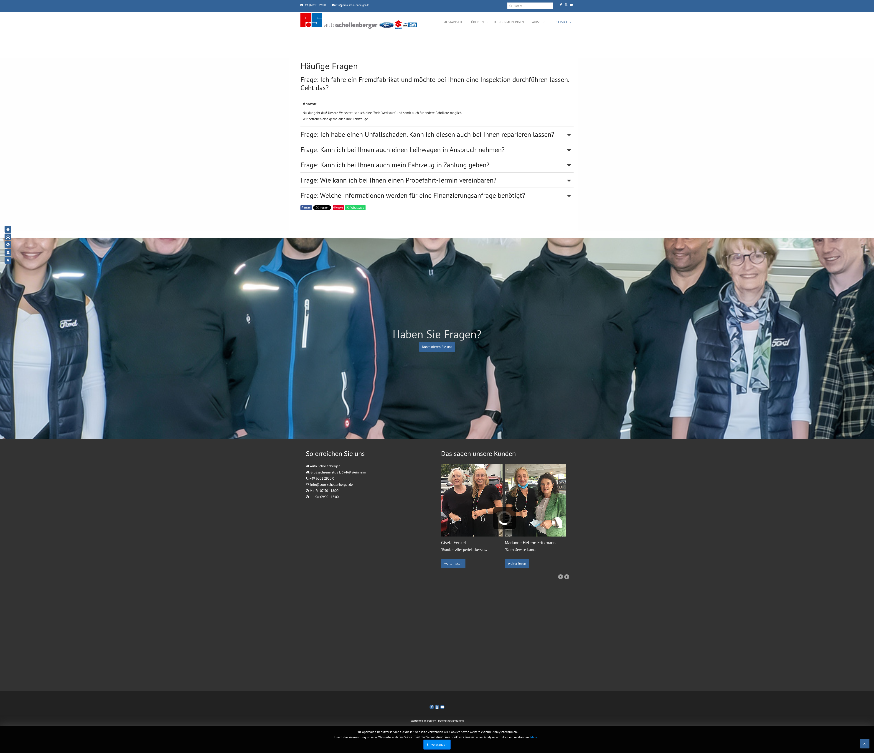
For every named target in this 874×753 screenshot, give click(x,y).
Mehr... (535, 737)
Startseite (455, 22)
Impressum (430, 720)
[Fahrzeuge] (8, 237)
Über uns (478, 22)
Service (562, 22)
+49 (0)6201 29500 (315, 5)
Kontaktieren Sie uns (437, 347)
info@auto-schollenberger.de (352, 5)
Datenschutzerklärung (451, 720)
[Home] (8, 229)
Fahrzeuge (539, 22)
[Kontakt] (8, 252)
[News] (8, 244)
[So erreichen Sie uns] (8, 260)
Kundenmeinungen (509, 22)
